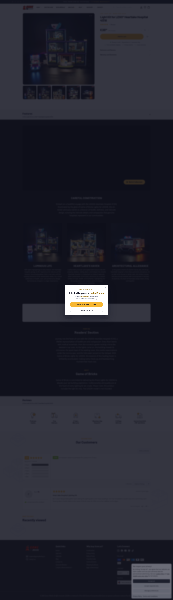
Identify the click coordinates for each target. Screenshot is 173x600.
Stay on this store (86, 310)
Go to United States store (86, 304)
